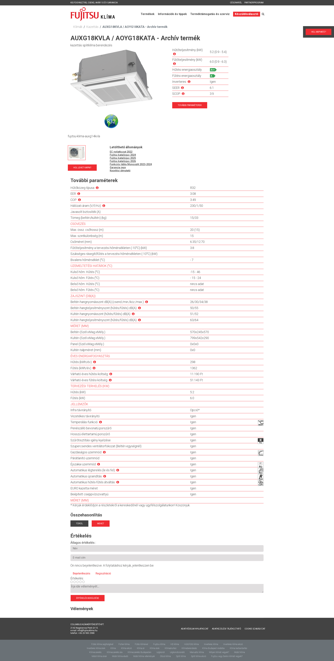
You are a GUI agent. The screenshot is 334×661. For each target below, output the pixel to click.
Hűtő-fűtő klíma (191, 644)
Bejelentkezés (81, 573)
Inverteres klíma (211, 644)
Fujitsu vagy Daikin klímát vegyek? (226, 656)
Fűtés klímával (141, 644)
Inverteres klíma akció (233, 644)
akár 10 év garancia (106, 2)
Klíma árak (155, 648)
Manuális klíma (197, 652)
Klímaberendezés (189, 648)
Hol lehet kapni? (82, 167)
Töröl (79, 523)
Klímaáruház (170, 648)
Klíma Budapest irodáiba (213, 648)
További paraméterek (190, 105)
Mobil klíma (239, 652)
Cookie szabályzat (255, 629)
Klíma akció (126, 648)
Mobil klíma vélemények (144, 656)
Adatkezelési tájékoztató (226, 629)
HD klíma (174, 644)
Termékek (147, 14)
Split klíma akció (198, 656)
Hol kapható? (322, 32)
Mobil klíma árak (99, 656)
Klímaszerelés (95, 652)
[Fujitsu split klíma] (115, 90)
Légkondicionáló (177, 652)
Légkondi (161, 652)
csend (91, 2)
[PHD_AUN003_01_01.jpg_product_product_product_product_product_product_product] (77, 152)
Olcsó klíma (165, 656)
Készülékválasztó (246, 14)
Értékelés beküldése (87, 598)
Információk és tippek (172, 14)
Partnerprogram (254, 2)
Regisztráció (103, 573)
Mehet (100, 523)
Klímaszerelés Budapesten (139, 652)
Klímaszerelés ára (114, 652)
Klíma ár (141, 648)
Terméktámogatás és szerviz (210, 14)
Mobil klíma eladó (120, 656)
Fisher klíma (124, 644)
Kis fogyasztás (78, 2)
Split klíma (181, 656)
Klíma (113, 648)
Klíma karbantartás (238, 648)
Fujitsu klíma (159, 644)
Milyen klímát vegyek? (219, 652)
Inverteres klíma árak (96, 648)
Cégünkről (236, 2)
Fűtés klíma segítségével (102, 644)
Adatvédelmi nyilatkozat (194, 629)
